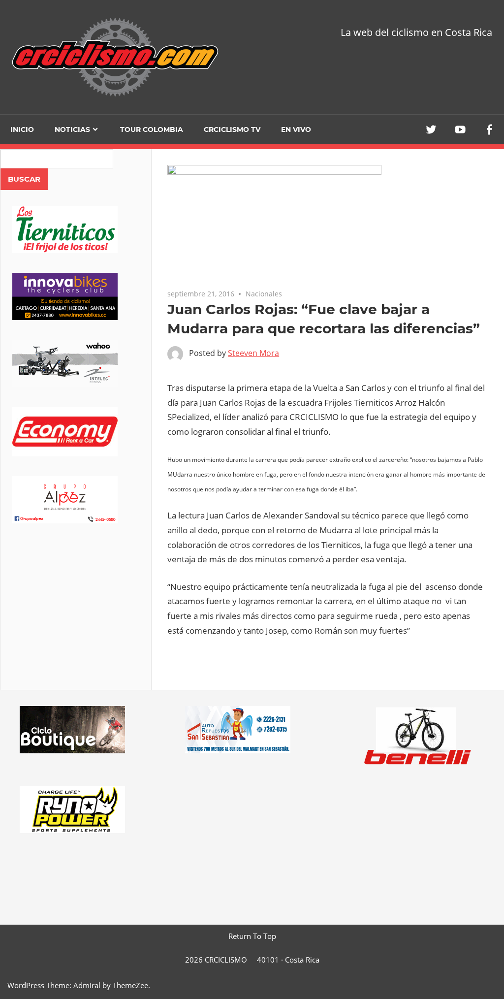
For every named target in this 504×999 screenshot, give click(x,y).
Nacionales (264, 293)
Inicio (22, 129)
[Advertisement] (75, 620)
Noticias (72, 129)
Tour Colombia (151, 129)
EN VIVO (296, 129)
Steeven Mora (253, 353)
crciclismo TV (232, 129)
